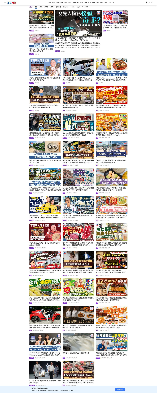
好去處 (46, 7)
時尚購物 (58, 7)
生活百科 (65, 7)
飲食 (41, 7)
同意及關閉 (120, 389)
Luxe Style (85, 7)
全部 (36, 7)
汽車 (78, 7)
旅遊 (52, 7)
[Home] (11, 2)
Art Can (73, 7)
